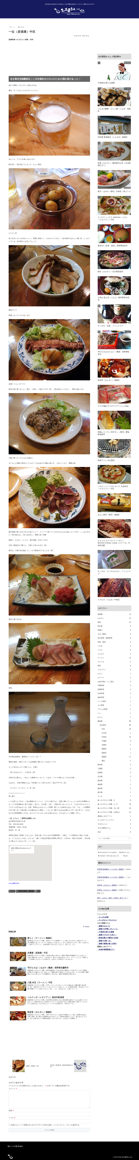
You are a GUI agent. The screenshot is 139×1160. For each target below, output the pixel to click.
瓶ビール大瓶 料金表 (15, 1146)
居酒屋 (13, 891)
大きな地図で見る (14, 883)
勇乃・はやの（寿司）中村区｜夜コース (111, 898)
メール (12, 1118)
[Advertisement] (49, 57)
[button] (129, 838)
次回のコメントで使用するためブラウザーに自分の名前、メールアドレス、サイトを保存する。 (46, 1125)
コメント (13, 1088)
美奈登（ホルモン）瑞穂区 (107, 885)
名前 (11, 1110)
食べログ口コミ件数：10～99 (26, 891)
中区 (38, 891)
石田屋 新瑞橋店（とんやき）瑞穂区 (110, 869)
